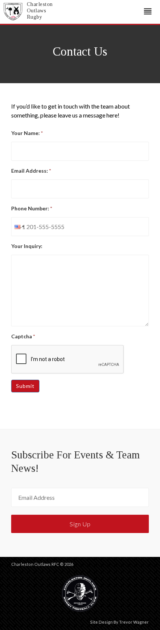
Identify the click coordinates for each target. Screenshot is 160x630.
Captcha (23, 336)
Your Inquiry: (26, 246)
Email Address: (31, 170)
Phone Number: (31, 208)
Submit (25, 386)
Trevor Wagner (134, 622)
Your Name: (27, 133)
